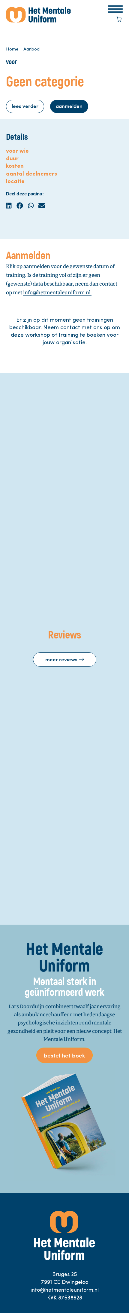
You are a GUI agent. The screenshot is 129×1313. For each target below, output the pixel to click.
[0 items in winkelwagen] (119, 20)
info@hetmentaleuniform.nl (57, 292)
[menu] (115, 9)
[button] (9, 205)
